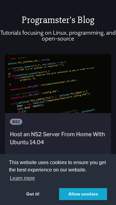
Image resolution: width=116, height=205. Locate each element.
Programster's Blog (58, 20)
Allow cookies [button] (83, 193)
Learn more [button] (22, 178)
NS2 (16, 121)
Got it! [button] (33, 193)
